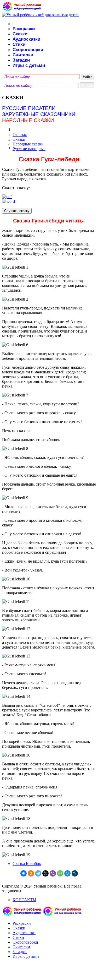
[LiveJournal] (75, 873)
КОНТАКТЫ (24, 899)
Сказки (20, 33)
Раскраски (24, 28)
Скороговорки (28, 49)
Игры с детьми (29, 65)
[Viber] (53, 873)
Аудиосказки (26, 39)
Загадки (21, 60)
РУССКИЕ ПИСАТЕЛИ (28, 108)
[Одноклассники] (31, 873)
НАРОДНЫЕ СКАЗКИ (28, 120)
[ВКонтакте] (23, 873)
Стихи (19, 44)
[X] (45, 873)
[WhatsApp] (60, 873)
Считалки (23, 54)
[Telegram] (38, 873)
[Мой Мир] (67, 873)
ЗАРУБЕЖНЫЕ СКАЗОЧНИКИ (38, 114)
